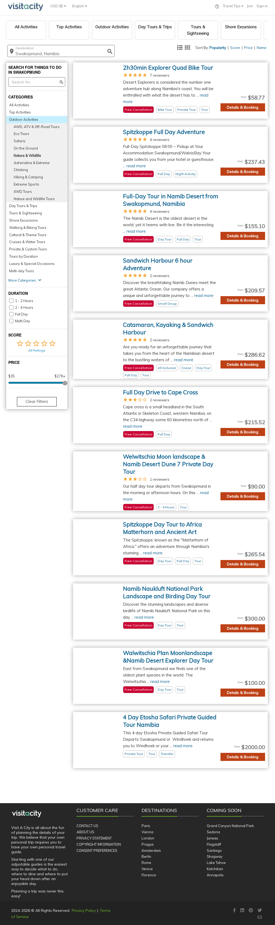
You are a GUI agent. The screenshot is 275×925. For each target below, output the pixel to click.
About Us (85, 832)
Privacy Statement (94, 838)
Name (261, 47)
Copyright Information (99, 844)
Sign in (262, 6)
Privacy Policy (84, 910)
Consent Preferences (97, 850)
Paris (146, 826)
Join (250, 6)
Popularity (217, 47)
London (148, 838)
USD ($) (57, 6)
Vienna (147, 832)
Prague (148, 844)
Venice (147, 869)
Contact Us (87, 826)
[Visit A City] (26, 814)
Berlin (146, 856)
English (78, 6)
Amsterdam (151, 850)
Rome (146, 862)
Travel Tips (232, 6)
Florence (149, 875)
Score (235, 47)
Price (248, 47)
